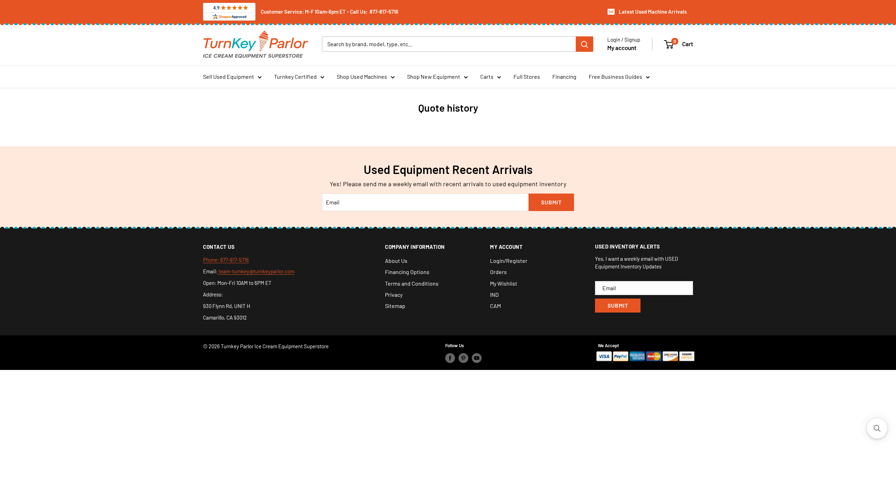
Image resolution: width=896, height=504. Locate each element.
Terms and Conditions (412, 283)
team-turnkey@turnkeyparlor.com (255, 271)
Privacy (393, 294)
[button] (877, 428)
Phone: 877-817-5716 (226, 260)
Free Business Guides (615, 76)
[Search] (584, 44)
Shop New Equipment (433, 76)
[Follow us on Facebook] (450, 358)
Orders (498, 271)
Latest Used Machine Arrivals (653, 11)
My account (621, 47)
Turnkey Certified (295, 76)
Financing (564, 76)
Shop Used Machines (362, 76)
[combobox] (449, 44)
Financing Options (407, 271)
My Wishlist (503, 283)
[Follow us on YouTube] (477, 358)
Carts (486, 76)
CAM (495, 305)
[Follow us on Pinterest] (463, 358)
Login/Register (508, 260)
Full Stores (526, 76)
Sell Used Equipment (228, 76)
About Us (396, 260)
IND (494, 294)
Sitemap (395, 305)
